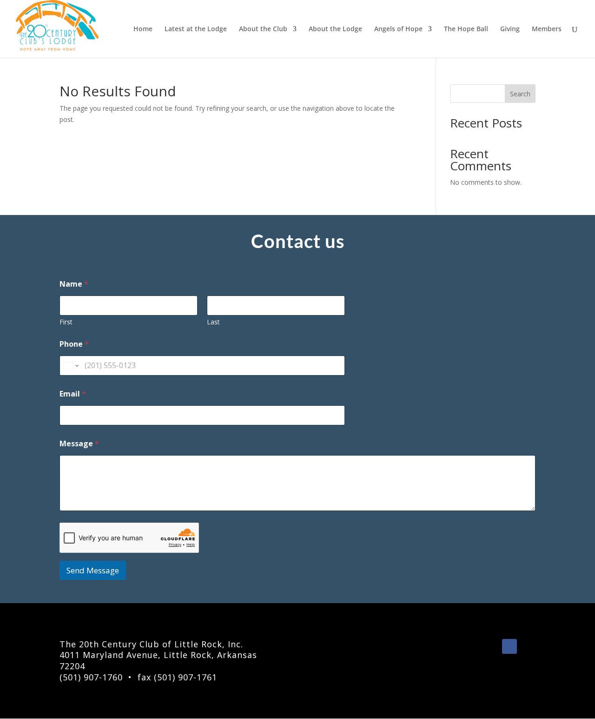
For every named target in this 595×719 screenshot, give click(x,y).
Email (73, 394)
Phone (74, 344)
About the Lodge (335, 29)
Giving (510, 29)
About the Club (263, 29)
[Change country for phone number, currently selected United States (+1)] (70, 366)
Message (79, 443)
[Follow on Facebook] (509, 646)
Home (142, 29)
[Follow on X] (528, 646)
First (66, 322)
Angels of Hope (398, 29)
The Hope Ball (466, 29)
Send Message (92, 570)
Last (213, 322)
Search (520, 93)
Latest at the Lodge (196, 29)
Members (547, 29)
